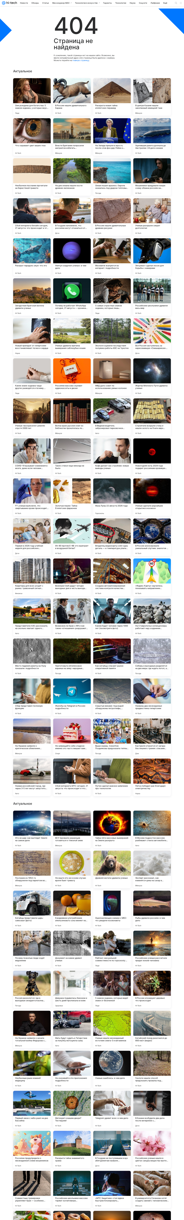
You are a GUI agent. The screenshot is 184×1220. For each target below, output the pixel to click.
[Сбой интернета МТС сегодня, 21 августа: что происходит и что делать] (72, 777)
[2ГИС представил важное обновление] (72, 817)
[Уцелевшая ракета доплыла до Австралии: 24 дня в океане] (152, 137)
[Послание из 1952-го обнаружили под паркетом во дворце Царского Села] (32, 1029)
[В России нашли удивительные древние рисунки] (112, 217)
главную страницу (80, 60)
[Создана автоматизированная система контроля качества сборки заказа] (112, 577)
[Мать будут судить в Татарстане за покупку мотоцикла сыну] (72, 1189)
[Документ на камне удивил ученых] (72, 1109)
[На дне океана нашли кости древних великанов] (72, 177)
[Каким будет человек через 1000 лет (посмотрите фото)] (112, 617)
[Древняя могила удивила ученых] (112, 1029)
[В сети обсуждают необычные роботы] (152, 897)
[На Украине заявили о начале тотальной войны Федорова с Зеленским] (32, 1189)
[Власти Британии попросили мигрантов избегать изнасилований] (72, 137)
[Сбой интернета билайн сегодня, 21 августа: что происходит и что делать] (32, 217)
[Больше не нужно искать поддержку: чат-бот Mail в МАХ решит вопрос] (152, 857)
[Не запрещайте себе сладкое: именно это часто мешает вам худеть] (72, 737)
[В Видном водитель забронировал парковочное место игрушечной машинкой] (112, 417)
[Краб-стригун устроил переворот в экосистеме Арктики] (32, 937)
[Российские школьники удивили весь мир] (152, 297)
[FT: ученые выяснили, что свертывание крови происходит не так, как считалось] (32, 497)
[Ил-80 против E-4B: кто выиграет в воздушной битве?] (72, 537)
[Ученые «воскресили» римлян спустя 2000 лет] (32, 417)
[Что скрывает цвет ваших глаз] (32, 137)
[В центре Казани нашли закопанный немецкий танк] (152, 97)
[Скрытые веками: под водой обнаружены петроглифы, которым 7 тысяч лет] (112, 697)
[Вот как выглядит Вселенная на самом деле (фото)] (72, 897)
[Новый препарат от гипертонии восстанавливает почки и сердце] (32, 337)
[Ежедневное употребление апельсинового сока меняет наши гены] (72, 1069)
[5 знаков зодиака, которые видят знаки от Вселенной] (112, 1149)
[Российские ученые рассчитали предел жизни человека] (152, 1109)
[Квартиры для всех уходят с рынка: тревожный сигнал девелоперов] (32, 577)
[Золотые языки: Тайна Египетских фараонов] (72, 497)
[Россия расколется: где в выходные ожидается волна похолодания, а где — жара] (32, 1149)
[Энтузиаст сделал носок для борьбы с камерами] (152, 257)
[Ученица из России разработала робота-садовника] (112, 817)
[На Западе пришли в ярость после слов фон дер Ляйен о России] (112, 137)
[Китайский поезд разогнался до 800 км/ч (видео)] (152, 1189)
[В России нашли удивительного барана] (72, 97)
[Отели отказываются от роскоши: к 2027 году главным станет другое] (152, 817)
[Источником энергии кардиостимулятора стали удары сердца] (72, 857)
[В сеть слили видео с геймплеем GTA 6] (112, 857)
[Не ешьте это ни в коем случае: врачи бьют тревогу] (72, 1029)
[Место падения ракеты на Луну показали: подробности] (32, 657)
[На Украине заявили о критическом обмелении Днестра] (32, 737)
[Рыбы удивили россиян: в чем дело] (152, 1069)
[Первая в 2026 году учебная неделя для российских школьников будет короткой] (32, 537)
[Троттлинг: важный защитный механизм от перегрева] (32, 857)
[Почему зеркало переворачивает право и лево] (72, 937)
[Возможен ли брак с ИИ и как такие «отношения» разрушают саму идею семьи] (72, 617)
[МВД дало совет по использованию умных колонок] (112, 377)
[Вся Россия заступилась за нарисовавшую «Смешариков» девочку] (152, 337)
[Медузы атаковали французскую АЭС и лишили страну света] (112, 897)
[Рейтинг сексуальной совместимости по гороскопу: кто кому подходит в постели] (112, 1109)
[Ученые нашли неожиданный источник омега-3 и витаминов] (112, 1189)
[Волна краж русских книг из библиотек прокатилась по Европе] (72, 417)
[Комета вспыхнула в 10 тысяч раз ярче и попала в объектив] (112, 937)
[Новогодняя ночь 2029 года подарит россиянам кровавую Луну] (152, 457)
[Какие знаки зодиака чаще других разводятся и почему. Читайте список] (32, 377)
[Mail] (4, 3)
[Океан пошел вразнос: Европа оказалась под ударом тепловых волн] (112, 177)
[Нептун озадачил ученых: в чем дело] (72, 257)
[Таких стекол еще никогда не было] (72, 457)
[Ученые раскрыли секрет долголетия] (152, 217)
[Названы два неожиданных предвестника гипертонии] (152, 697)
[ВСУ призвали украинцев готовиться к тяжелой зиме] (72, 989)
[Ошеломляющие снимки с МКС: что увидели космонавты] (112, 1069)
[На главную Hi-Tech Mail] (11, 3)
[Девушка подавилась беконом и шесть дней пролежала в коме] (72, 1149)
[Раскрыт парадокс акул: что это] (32, 257)
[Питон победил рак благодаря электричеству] (152, 777)
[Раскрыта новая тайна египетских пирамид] (112, 97)
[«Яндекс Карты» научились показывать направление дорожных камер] (152, 577)
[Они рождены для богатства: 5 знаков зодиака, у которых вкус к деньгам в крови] (32, 97)
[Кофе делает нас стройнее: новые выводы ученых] (112, 457)
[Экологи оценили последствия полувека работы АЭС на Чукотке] (112, 337)
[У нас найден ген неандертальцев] (32, 817)
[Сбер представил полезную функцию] (32, 697)
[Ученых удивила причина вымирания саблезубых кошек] (72, 337)
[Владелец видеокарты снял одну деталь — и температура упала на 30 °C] (112, 537)
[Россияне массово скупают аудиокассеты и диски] (72, 377)
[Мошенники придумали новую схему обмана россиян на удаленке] (152, 177)
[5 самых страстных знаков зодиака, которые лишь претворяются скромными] (112, 297)
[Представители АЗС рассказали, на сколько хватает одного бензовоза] (32, 617)
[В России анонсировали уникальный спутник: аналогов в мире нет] (152, 537)
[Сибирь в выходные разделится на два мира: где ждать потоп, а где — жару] (152, 657)
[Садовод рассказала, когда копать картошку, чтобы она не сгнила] (152, 937)
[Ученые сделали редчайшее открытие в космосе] (152, 497)
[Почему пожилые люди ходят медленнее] (32, 1109)
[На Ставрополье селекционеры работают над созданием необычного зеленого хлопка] (152, 617)
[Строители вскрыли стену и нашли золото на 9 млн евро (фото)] (152, 417)
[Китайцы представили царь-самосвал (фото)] (32, 1069)
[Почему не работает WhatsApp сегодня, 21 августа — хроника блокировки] (72, 297)
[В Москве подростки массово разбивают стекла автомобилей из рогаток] (152, 989)
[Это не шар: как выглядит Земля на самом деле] (32, 989)
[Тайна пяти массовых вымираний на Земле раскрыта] (112, 989)
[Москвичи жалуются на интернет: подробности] (112, 257)
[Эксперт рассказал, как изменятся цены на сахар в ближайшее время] (152, 1029)
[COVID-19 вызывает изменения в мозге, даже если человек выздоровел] (32, 457)
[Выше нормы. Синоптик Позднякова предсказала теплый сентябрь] (112, 737)
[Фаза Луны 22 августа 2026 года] (112, 497)
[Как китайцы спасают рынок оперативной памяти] (112, 657)
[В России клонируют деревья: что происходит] (152, 1149)
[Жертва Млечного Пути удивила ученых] (152, 377)
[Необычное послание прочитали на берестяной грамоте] (32, 177)
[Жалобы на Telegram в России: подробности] (72, 697)
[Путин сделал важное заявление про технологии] (112, 777)
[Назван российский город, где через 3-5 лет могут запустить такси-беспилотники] (32, 777)
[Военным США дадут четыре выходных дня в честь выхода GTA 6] (72, 577)
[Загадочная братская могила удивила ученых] (32, 297)
